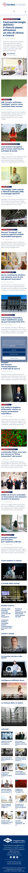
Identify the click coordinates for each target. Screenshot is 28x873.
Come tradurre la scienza (11, 561)
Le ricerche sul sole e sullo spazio (11, 657)
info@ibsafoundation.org (14, 855)
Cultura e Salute (7, 634)
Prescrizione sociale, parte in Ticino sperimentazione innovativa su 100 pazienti (13, 649)
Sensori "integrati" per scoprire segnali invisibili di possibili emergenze (12, 234)
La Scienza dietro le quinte (12, 703)
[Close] (25, 338)
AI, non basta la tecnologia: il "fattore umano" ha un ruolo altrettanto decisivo (13, 695)
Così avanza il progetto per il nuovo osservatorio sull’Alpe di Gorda (12, 149)
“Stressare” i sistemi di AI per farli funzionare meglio (13, 577)
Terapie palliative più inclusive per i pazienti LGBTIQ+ (11, 540)
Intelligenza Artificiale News (12, 680)
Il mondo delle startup (10, 583)
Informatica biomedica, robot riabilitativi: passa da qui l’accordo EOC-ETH (13, 320)
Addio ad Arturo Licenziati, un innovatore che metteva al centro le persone (13, 497)
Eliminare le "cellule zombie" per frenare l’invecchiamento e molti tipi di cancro (10, 364)
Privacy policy (14, 871)
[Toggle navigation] (14, 11)
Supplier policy (21, 871)
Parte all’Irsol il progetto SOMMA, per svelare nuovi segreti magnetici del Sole (13, 673)
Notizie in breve (7, 606)
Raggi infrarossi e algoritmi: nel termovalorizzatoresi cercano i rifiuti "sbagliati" (13, 598)
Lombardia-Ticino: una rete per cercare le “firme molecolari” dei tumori (13, 454)
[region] (14, 349)
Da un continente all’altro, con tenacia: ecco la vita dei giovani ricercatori (13, 277)
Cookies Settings (14, 358)
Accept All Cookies (14, 354)
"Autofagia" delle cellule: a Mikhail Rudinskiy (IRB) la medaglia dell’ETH (12, 191)
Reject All (14, 350)
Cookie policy (7, 871)
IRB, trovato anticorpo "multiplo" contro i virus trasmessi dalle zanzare (12, 104)
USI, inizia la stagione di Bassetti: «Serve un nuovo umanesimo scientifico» (11, 410)
